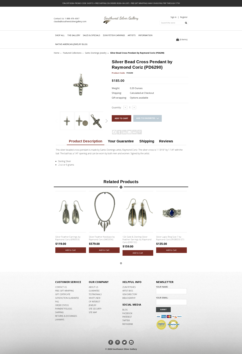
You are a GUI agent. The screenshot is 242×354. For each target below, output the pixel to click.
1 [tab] (121, 263)
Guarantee (94, 290)
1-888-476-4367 (72, 18)
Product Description (85, 141)
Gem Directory (129, 294)
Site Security (95, 308)
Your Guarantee (121, 141)
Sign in (173, 17)
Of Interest (94, 301)
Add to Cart (70, 250)
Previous (56, 121)
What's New (94, 298)
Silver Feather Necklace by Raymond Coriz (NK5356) (102, 238)
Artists (132, 35)
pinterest (127, 316)
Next (106, 121)
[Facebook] (114, 132)
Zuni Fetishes (129, 287)
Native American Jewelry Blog (71, 44)
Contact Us (61, 287)
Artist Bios (127, 290)
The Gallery (73, 35)
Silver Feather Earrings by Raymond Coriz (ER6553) (68, 238)
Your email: (162, 297)
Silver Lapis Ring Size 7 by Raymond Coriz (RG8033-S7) (170, 238)
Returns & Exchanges (66, 316)
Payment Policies (63, 308)
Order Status (62, 305)
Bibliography (128, 298)
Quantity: (116, 107)
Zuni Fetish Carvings (114, 35)
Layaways (59, 319)
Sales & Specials (91, 35)
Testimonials (95, 294)
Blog (125, 309)
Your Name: (162, 286)
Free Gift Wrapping (64, 290)
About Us (93, 287)
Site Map (93, 312)
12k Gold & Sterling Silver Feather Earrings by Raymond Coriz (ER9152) (137, 239)
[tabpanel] (70, 222)
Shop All (60, 35)
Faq (57, 301)
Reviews (166, 141)
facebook (127, 313)
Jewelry (92, 305)
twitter (126, 320)
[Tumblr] (119, 132)
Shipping (146, 141)
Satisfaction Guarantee (67, 298)
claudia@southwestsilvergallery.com (70, 21)
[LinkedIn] (124, 132)
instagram (127, 324)
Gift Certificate (62, 294)
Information (145, 35)
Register (184, 17)
